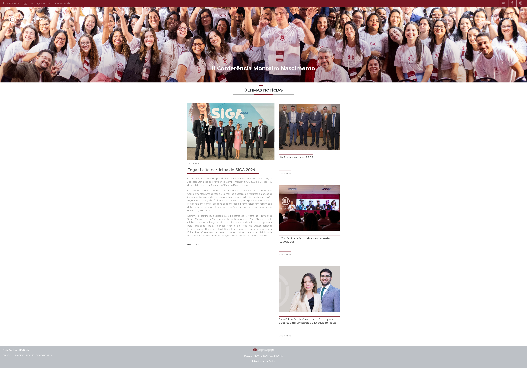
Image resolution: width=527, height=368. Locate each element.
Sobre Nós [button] (435, 19)
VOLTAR (194, 244)
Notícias (483, 19)
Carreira (512, 19)
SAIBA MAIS (285, 173)
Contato (497, 19)
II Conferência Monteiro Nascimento (263, 68)
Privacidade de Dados (263, 361)
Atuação (468, 19)
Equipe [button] (452, 19)
